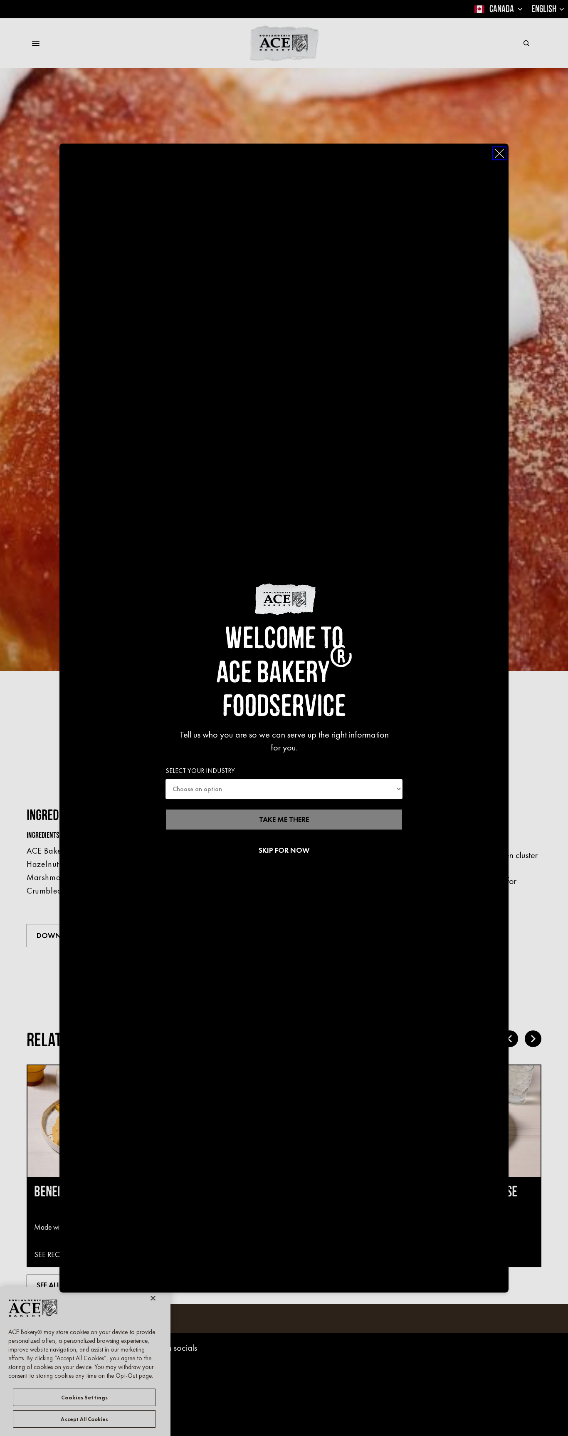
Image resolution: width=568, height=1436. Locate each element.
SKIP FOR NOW (284, 850)
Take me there (284, 819)
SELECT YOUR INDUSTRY (200, 770)
